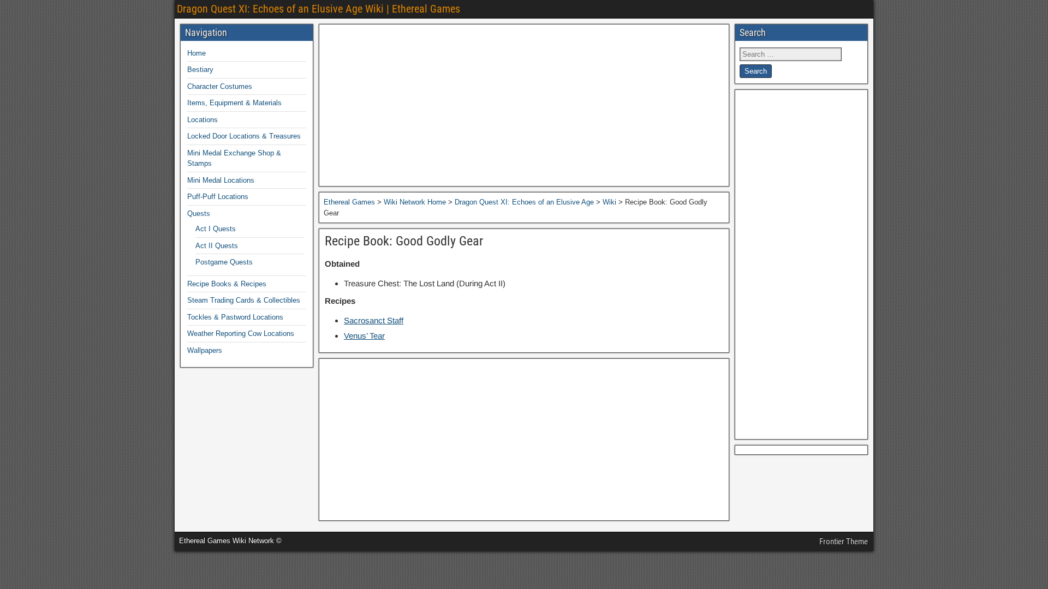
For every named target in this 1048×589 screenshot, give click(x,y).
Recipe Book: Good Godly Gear (404, 241)
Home (196, 53)
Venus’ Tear (364, 335)
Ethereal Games (349, 202)
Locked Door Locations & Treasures (244, 136)
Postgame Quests (224, 262)
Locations (202, 120)
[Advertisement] (524, 105)
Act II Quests (216, 246)
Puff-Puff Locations (217, 197)
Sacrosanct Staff (373, 320)
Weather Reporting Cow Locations (240, 333)
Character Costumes (219, 86)
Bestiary (200, 69)
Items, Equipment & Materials (234, 103)
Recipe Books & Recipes (226, 284)
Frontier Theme (843, 541)
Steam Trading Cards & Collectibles (243, 300)
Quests (198, 213)
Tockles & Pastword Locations (235, 317)
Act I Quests (215, 229)
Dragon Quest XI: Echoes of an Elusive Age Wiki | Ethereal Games (318, 8)
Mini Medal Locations (220, 180)
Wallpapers (204, 350)
